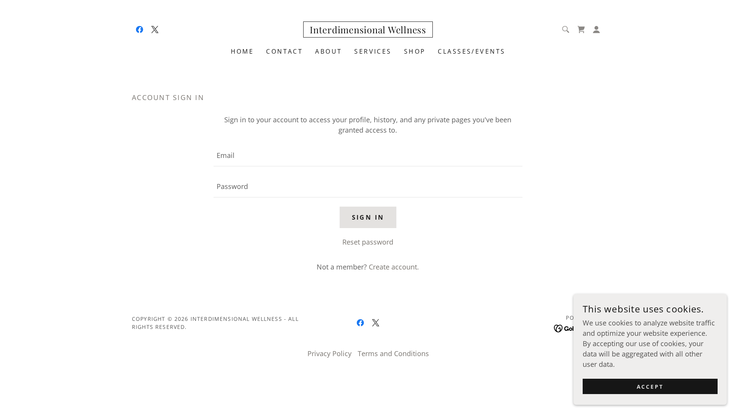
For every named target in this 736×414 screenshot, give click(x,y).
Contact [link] (284, 51)
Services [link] (372, 51)
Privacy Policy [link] (329, 353)
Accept (650, 386)
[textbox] (368, 155)
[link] (139, 29)
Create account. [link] (394, 266)
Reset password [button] (367, 241)
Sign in (368, 217)
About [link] (328, 51)
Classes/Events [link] (471, 51)
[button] (596, 29)
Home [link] (242, 51)
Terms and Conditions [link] (393, 353)
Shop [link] (415, 51)
